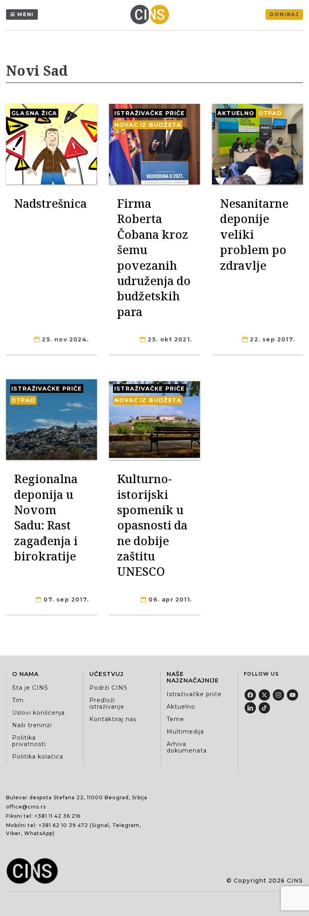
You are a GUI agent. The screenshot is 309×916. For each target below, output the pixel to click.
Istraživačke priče (149, 113)
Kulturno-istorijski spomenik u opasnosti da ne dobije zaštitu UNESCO (152, 525)
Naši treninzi (32, 725)
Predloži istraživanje (106, 703)
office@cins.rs (26, 807)
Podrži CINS (108, 687)
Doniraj (284, 14)
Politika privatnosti (29, 741)
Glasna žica (34, 113)
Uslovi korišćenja (38, 712)
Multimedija (185, 731)
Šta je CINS (30, 687)
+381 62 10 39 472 (63, 825)
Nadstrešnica (50, 203)
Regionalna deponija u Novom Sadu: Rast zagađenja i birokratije (46, 517)
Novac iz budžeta (147, 125)
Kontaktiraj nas (112, 719)
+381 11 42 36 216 (57, 816)
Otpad (270, 113)
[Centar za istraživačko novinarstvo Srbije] (151, 14)
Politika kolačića (37, 756)
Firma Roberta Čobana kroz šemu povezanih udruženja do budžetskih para (154, 257)
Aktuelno (236, 113)
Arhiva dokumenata (187, 747)
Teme (175, 719)
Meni (25, 14)
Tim (18, 700)
